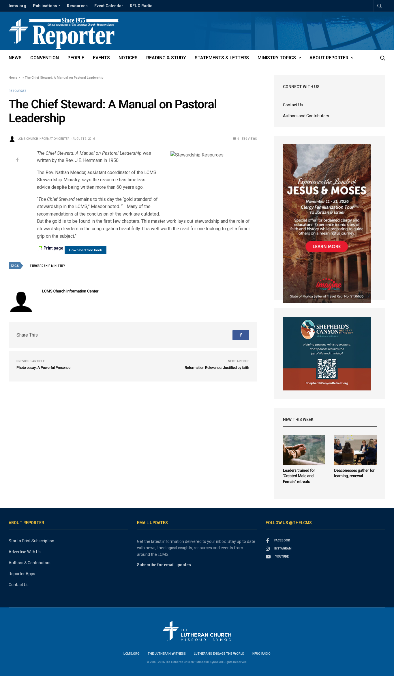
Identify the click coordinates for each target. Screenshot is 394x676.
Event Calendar (108, 5)
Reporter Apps (22, 573)
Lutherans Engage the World (219, 654)
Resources (77, 5)
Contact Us (293, 105)
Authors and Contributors (306, 116)
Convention (44, 58)
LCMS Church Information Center (43, 138)
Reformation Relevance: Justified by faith (217, 368)
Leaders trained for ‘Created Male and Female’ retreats (299, 476)
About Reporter (328, 58)
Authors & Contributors (29, 562)
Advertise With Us (25, 552)
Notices (128, 58)
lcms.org (17, 5)
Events (101, 58)
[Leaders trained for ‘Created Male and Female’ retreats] (304, 450)
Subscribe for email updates (164, 564)
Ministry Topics (277, 58)
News (15, 58)
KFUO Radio (141, 5)
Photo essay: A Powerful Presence (43, 368)
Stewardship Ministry (47, 265)
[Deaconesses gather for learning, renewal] (355, 450)
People (75, 58)
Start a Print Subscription (31, 541)
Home (13, 78)
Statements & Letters (222, 58)
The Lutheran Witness (167, 654)
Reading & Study (166, 58)
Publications (45, 5)
